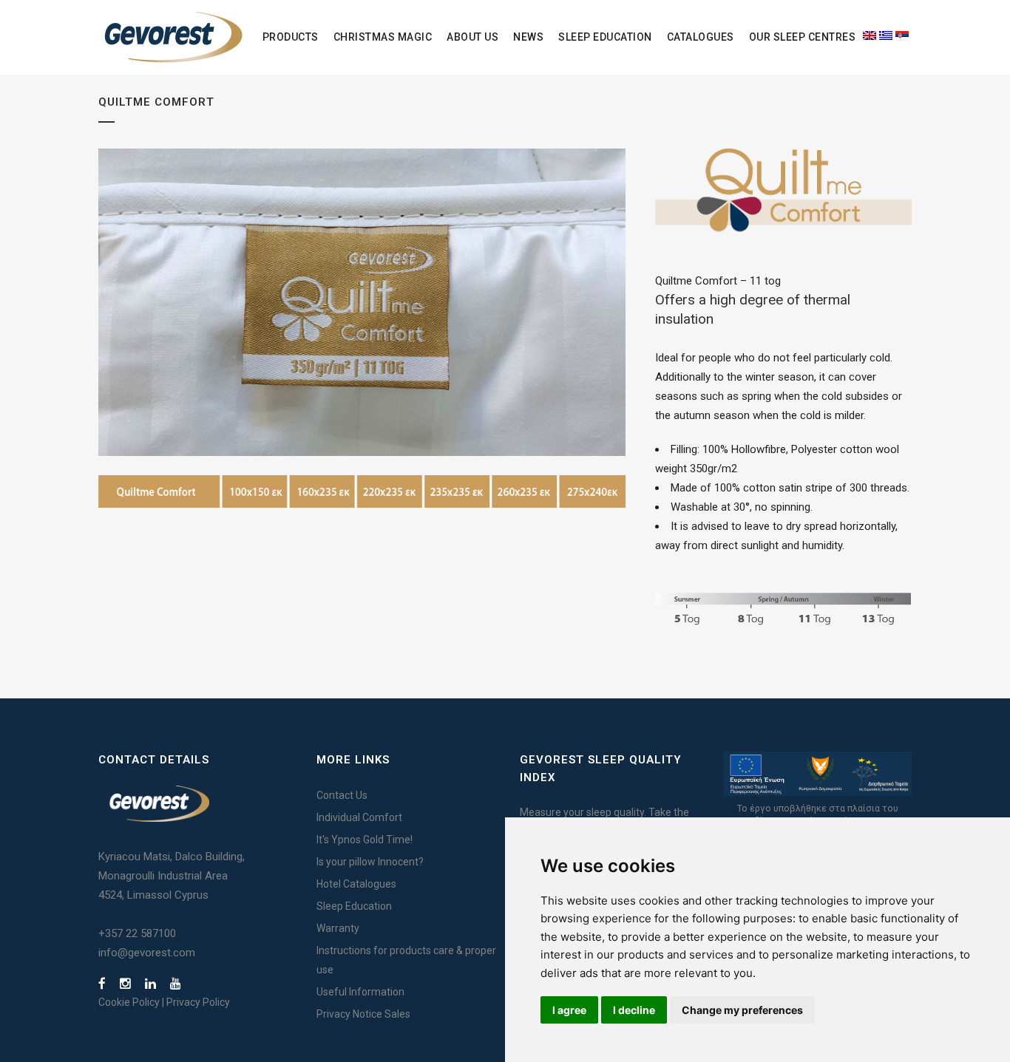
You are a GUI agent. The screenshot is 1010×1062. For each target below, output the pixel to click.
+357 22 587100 (137, 933)
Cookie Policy (129, 1002)
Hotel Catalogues (356, 884)
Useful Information (360, 992)
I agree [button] (569, 1010)
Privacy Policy (198, 1002)
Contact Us (341, 795)
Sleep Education (354, 906)
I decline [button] (634, 1010)
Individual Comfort (359, 817)
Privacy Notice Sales (363, 1014)
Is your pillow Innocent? (370, 862)
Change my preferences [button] (742, 1010)
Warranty (337, 928)
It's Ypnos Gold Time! (364, 839)
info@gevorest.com (146, 952)
